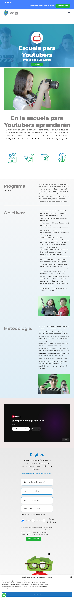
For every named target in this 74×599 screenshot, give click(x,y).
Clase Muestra (63, 6)
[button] (71, 577)
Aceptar (37, 594)
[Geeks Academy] (11, 13)
